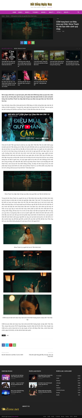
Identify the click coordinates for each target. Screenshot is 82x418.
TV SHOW (35, 12)
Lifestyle (36, 79)
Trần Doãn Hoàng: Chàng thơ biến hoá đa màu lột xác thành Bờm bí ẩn (41, 63)
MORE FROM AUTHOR (20, 48)
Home (14, 12)
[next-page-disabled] (79, 49)
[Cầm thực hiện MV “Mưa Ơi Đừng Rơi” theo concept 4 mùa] (25, 75)
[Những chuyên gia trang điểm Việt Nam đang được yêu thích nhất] (33, 392)
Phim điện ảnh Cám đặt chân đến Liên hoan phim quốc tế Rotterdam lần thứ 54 (8, 63)
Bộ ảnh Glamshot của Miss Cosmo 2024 (12, 354)
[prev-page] (77, 49)
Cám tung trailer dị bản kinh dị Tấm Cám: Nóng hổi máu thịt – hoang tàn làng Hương (57, 63)
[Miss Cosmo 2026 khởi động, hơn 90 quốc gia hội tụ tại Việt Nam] (6, 392)
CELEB (20, 12)
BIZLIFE (66, 12)
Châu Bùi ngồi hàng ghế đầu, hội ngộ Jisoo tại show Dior (41, 355)
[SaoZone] (41, 5)
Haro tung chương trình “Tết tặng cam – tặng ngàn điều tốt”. (40, 83)
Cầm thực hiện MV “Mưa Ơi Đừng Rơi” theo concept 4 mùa (24, 83)
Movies (43, 12)
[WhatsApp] (33, 42)
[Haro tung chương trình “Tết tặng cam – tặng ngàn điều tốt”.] (41, 75)
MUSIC (27, 12)
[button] (78, 12)
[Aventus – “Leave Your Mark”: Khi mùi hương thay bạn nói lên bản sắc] (6, 385)
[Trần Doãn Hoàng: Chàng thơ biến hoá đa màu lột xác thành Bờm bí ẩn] (41, 55)
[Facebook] (21, 42)
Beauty (51, 12)
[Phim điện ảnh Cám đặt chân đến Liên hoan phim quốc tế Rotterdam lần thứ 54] (9, 55)
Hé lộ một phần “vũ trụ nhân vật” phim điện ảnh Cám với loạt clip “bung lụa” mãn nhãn (73, 63)
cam (8, 335)
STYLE (58, 12)
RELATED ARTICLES (7, 48)
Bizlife (67, 59)
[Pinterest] (29, 42)
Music (19, 79)
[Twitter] (25, 42)
